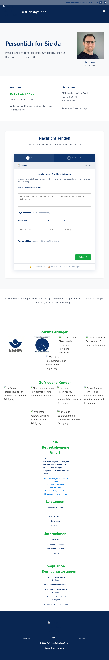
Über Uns (56, 540)
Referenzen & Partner (55, 549)
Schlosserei (55, 521)
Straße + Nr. (23, 220)
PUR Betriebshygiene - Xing (56, 491)
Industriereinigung (55, 507)
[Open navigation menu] (104, 11)
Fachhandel (55, 525)
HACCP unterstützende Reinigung (56, 578)
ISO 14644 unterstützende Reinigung (56, 598)
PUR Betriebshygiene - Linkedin (56, 494)
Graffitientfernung (56, 516)
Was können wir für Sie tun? (30, 187)
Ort (65, 220)
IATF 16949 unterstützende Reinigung (56, 590)
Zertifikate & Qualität (55, 544)
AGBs (54, 638)
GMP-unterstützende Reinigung (56, 584)
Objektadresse (34, 212)
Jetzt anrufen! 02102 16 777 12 (81, 2)
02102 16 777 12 (22, 94)
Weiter (83, 257)
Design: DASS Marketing (54, 648)
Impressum (27, 638)
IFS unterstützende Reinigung (56, 604)
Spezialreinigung (56, 512)
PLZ (50, 220)
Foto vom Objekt (38, 241)
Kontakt (56, 553)
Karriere (56, 558)
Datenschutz (81, 638)
